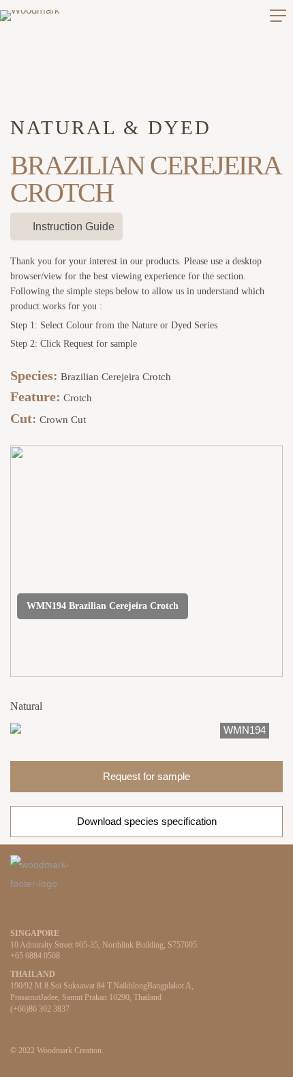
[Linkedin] (14, 912)
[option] (146, 730)
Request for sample (146, 776)
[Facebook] (36, 912)
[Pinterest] (57, 912)
